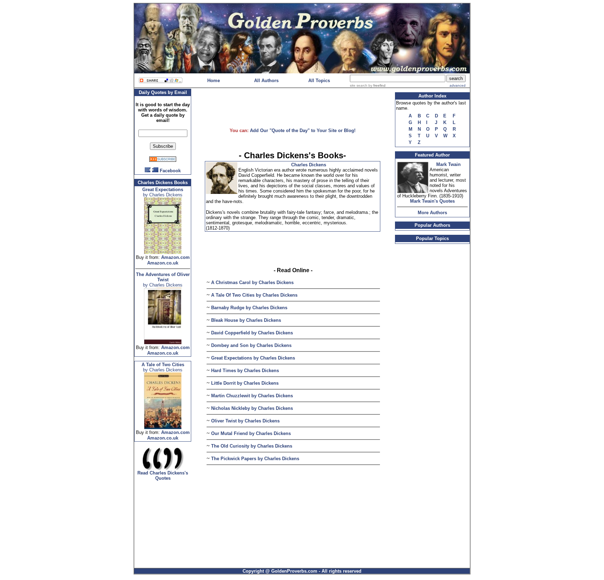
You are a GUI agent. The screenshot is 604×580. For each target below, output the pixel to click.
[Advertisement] (292, 104)
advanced (458, 85)
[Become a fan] (151, 170)
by (376, 85)
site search (358, 85)
